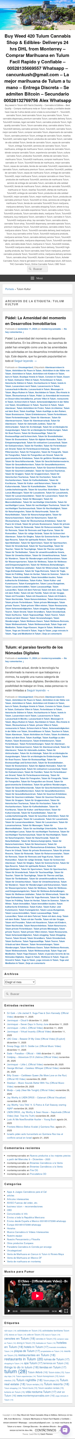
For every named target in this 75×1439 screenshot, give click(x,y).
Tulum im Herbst (32, 574)
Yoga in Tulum (44, 630)
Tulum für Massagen (32, 498)
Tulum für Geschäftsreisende (19, 461)
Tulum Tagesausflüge (33, 614)
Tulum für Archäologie (31, 426)
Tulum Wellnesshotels (16, 624)
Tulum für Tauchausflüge (41, 545)
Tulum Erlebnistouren (35, 414)
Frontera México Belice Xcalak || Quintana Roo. (31, 1126)
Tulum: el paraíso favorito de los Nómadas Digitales (34, 650)
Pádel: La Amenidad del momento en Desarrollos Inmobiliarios (35, 320)
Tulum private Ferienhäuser (18, 602)
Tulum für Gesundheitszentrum (20, 467)
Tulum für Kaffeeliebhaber (35, 480)
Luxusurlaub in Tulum (39, 389)
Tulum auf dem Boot (15, 737)
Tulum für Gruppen (14, 473)
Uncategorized (25, 367)
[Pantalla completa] (66, 1311)
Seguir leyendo (25, 361)
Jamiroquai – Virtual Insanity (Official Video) (29, 1031)
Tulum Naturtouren (57, 599)
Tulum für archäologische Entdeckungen (41, 430)
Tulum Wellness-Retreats (56, 621)
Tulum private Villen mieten (34, 605)
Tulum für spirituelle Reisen (32, 539)
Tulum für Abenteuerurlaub (36, 420)
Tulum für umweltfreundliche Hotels (46, 552)
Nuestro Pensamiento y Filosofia (23, 1239)
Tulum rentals (34, 1384)
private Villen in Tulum (45, 398)
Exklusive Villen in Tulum (26, 379)
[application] (37, 1296)
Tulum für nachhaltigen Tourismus (42, 505)
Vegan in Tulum (45, 627)
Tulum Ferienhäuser (57, 414)
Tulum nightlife (29, 1380)
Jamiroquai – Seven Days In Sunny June (27, 1024)
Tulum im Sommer (50, 574)
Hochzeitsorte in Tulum (45, 383)
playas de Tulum (27, 1351)
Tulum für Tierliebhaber (16, 552)
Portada (9, 289)
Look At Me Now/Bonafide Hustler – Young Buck (31, 1119)
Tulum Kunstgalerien (29, 583)
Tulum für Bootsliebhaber (50, 436)
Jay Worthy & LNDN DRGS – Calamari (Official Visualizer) (36, 1097)
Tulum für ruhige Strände (30, 533)
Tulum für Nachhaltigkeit (48, 508)
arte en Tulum (35, 1334)
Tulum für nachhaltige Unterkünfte (40, 502)
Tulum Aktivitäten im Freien (30, 408)
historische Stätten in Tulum (19, 383)
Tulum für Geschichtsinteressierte (52, 461)
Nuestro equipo (14, 1235)
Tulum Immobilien (21, 577)
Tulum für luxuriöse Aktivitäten (43, 489)
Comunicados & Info (17, 1213)
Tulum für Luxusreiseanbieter (19, 495)
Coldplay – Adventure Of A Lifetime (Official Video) (32, 1057)
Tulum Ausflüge (27, 411)
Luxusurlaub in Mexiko (16, 389)
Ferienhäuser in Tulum (51, 379)
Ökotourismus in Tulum (23, 395)
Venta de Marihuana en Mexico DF (24, 1257)
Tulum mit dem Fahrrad (29, 589)
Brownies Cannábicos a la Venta (46, 1162)
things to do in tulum (21, 1367)
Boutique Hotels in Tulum (32, 376)
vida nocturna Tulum (41, 1392)
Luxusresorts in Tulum (49, 386)
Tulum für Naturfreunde (36, 511)
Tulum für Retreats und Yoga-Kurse (35, 530)
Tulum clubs (56, 1372)
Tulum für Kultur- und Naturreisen (33, 483)
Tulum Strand (19, 611)
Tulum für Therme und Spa (50, 549)
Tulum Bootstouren (14, 414)
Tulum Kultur (36, 580)
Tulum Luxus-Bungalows (52, 583)
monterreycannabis (51, 328)
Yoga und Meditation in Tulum (26, 633)
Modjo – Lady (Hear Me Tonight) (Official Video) (31, 1090)
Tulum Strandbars (36, 611)
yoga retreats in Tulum (47, 960)
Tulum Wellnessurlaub (39, 624)
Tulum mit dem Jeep (51, 589)
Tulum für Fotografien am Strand (37, 455)
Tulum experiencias (26, 1376)
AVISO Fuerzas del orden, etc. (22, 1202)
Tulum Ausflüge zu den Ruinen (51, 411)
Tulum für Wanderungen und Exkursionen (39, 558)
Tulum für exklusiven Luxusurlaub (43, 442)
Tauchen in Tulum (48, 404)
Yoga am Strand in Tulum (24, 630)
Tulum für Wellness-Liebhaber (20, 567)
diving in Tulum (26, 1342)
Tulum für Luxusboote (34, 492)
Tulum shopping (40, 608)
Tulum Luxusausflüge (40, 586)
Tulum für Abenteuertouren (18, 746)
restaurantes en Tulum (36, 1355)
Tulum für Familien (33, 445)
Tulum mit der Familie (31, 592)
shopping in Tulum (13, 1363)
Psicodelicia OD (38, 1173)
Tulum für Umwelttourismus (46, 555)
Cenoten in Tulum (53, 376)
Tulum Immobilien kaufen (43, 577)
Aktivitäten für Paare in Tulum (27, 370)
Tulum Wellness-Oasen (31, 621)
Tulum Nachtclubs (14, 599)
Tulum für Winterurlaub (47, 567)
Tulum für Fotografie (51, 451)
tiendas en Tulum (52, 1367)
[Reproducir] (9, 1311)
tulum (15, 1371)
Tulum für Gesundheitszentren (50, 464)
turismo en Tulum (14, 1391)
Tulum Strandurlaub (55, 611)
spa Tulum (33, 1363)
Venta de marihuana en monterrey (24, 1261)
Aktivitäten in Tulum (22, 373)
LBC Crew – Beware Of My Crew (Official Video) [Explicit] (36, 1038)
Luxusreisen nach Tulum (24, 386)
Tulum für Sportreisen (31, 542)
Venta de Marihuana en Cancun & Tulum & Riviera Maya (35, 1254)
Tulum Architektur (54, 408)
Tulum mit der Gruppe (53, 592)
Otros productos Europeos (20, 1243)
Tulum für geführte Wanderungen (50, 458)
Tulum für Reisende (23, 527)
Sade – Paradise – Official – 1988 (24, 1053)
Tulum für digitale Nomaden (42, 439)
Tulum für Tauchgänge (25, 549)
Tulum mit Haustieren (36, 596)
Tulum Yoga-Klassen (27, 627)
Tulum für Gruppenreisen (37, 473)
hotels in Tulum (36, 1347)
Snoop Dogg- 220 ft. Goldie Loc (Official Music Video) (34, 1046)
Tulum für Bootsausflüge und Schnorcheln (30, 435)
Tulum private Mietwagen (45, 602)
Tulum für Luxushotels (57, 492)
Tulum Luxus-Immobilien (17, 586)
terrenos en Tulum (56, 1363)
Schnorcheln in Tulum (25, 401)
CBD (9, 1210)
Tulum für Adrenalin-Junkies (32, 423)
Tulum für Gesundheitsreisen (19, 464)
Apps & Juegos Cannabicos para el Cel (27, 1191)
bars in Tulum (11, 376)
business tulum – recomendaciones (25, 1206)
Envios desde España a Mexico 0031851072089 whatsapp (36, 1221)
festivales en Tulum (46, 1343)
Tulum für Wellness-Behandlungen (47, 564)
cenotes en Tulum (19, 1338)
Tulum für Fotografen (30, 451)
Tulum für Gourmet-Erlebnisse (52, 467)
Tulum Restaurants (57, 605)
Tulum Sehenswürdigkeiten (18, 608)
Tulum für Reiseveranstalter (48, 527)
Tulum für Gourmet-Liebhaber (19, 470)
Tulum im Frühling (14, 574)
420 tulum (10, 1330)
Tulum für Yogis (57, 571)
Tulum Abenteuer (13, 734)
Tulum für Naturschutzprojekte (36, 514)
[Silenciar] (60, 1311)
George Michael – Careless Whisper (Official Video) (33, 1068)
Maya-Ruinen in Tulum (23, 392)
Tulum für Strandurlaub (16, 545)
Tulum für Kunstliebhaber (33, 486)
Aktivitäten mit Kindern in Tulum (48, 373)
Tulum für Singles (25, 536)
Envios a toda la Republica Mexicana (25, 1217)
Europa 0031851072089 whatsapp (24, 1224)
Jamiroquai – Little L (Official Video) (25, 1027)
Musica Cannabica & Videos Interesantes (28, 1232)
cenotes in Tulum (46, 1338)
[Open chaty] (65, 1430)
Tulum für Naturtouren (36, 517)
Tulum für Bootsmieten (16, 439)
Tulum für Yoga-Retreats (37, 571)
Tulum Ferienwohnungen (17, 417)
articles (10, 1195)
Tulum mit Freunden (15, 596)
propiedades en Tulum (52, 1351)
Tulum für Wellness (37, 561)
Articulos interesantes (18, 1199)
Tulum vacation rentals (51, 1387)
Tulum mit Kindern (57, 596)
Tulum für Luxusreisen (46, 495)
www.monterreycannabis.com (36, 1395)
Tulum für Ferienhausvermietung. (33, 448)
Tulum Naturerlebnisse (35, 599)
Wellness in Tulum (50, 956)
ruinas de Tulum (56, 1359)
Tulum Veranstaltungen (41, 617)
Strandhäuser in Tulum (27, 404)
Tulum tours (30, 1387)
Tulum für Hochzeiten (40, 477)
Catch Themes (46, 1434)
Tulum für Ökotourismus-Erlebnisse (38, 520)
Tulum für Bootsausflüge (34, 433)
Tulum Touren (51, 614)
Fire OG (34, 1170)
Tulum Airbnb (38, 1372)
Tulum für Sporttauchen (55, 542)
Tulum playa (51, 1380)
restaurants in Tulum (15, 728)
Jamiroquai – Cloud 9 (17, 1020)
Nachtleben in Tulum (45, 392)
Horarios (11, 1228)
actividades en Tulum (29, 1330)
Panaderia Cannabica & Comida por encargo (29, 1246)
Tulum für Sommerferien (47, 536)
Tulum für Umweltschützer (18, 555)
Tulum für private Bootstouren (37, 524)
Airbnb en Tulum (18, 1334)
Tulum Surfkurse (13, 614)
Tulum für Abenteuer (40, 417)
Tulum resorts (56, 1384)
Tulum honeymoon (48, 1376)
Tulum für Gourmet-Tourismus (50, 470)
